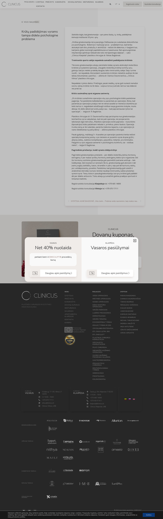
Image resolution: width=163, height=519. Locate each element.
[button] (135, 240)
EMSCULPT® (55, 257)
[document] (81, 259)
